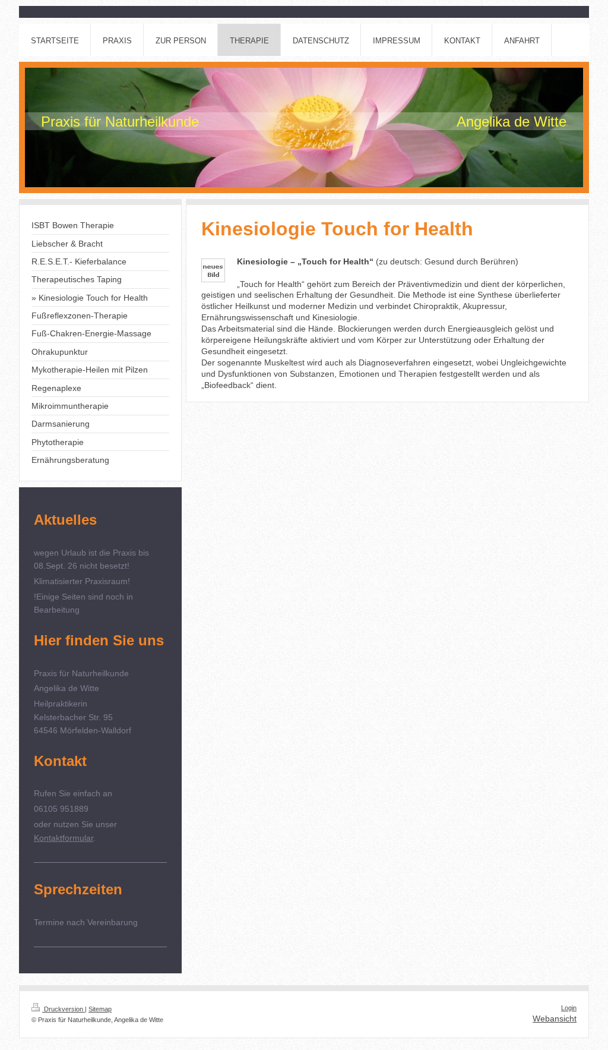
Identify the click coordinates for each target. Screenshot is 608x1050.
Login (569, 1007)
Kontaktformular (63, 838)
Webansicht (555, 1018)
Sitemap (100, 1009)
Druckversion (63, 1009)
